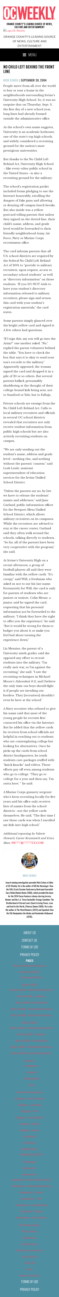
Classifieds (29, 1136)
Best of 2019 (29, 1022)
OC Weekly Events (29, 1225)
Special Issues (29, 1244)
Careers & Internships (29, 1092)
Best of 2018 (29, 984)
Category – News (29, 1130)
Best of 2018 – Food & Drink (32, 1002)
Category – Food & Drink (30, 1117)
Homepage (29, 1161)
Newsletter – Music (31, 1211)
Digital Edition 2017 (31, 1154)
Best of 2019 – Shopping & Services (31, 1046)
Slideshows (29, 1237)
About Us (29, 932)
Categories (31, 1065)
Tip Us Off (29, 1263)
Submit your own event (29, 1250)
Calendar (29, 1060)
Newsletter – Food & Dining (31, 1205)
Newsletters (29, 1174)
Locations (31, 1072)
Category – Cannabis (29, 1104)
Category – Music (30, 1124)
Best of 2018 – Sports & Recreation (31, 1015)
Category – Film (29, 1111)
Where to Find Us (30, 1275)
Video (29, 1269)
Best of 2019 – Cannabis (31, 1034)
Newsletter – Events (31, 1192)
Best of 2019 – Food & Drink (32, 1040)
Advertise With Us (29, 972)
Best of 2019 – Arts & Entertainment (31, 1028)
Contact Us (29, 940)
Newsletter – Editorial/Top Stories (31, 1186)
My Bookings (31, 1078)
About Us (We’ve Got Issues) (29, 965)
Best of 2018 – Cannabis (31, 996)
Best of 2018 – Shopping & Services (31, 1009)
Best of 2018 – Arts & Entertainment (31, 990)
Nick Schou (11, 80)
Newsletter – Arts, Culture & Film (31, 1179)
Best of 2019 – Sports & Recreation (31, 1053)
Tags (31, 1084)
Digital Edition (29, 1149)
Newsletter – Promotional (31, 1217)
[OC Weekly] (14, 30)
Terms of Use (29, 946)
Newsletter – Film (31, 1198)
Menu (32, 54)
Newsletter (29, 1168)
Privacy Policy (29, 954)
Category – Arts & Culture (30, 1098)
